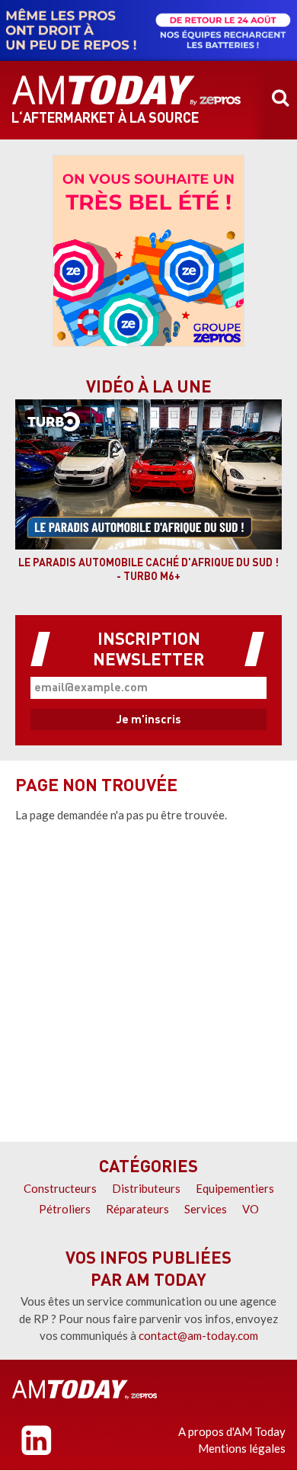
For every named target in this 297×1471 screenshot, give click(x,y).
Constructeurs (60, 1188)
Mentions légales (242, 1448)
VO (250, 1209)
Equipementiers (235, 1188)
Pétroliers (65, 1209)
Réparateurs (137, 1209)
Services (205, 1209)
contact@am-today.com (198, 1335)
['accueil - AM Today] (84, 1389)
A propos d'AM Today (232, 1431)
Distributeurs (146, 1188)
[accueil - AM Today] (126, 90)
